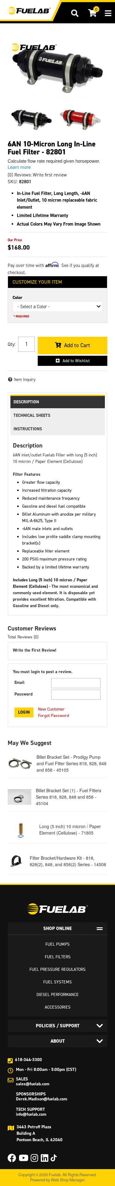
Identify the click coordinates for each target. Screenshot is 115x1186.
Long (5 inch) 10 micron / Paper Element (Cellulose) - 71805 (70, 829)
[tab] (57, 928)
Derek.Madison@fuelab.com (41, 1099)
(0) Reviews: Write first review (37, 175)
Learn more (19, 167)
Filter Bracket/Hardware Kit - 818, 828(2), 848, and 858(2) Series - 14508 (68, 861)
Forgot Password (53, 716)
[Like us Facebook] (12, 1160)
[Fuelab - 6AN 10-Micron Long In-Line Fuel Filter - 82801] (34, 47)
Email (19, 682)
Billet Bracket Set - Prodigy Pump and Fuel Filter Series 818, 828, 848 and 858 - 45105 (71, 763)
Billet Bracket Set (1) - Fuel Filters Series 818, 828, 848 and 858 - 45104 (68, 796)
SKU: (12, 182)
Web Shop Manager (67, 1180)
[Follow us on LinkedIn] (44, 1160)
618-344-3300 (28, 1060)
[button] (75, 13)
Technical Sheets (31, 415)
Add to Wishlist (76, 361)
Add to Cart (77, 345)
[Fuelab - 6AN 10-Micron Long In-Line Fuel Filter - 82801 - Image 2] (80, 120)
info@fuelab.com (31, 1114)
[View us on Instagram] (34, 1160)
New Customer (51, 709)
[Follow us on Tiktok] (54, 1157)
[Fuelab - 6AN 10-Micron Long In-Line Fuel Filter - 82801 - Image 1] (31, 120)
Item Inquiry (25, 379)
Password (23, 694)
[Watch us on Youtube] (24, 1160)
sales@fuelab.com (32, 1084)
